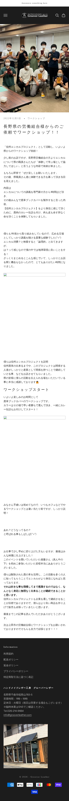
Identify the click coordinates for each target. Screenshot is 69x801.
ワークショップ (36, 118)
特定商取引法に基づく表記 (18, 677)
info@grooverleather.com (18, 714)
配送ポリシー (11, 659)
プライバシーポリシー (16, 671)
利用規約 (8, 653)
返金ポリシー (11, 665)
